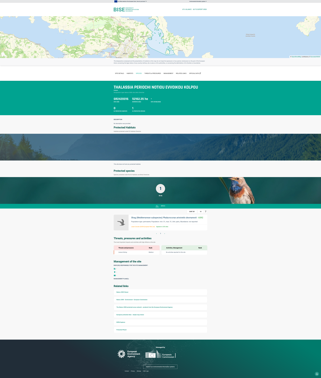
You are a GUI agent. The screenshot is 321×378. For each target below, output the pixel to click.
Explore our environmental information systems (160, 367)
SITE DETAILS (119, 73)
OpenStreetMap (296, 57)
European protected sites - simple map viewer (130, 315)
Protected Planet (121, 330)
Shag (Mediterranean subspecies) (167, 217)
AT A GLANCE (187, 9)
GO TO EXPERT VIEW (200, 9)
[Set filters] (205, 211)
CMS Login (146, 371)
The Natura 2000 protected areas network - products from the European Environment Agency (144, 307)
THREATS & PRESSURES (152, 73)
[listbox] (130, 1)
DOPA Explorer (120, 322)
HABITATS (130, 73)
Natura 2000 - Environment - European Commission (131, 299)
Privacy (133, 371)
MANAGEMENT (168, 73)
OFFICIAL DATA (194, 73)
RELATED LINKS (181, 73)
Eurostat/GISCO (315, 57)
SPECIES (139, 73)
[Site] (147, 9)
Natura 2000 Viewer (122, 292)
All (157, 206)
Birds (163, 206)
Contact (127, 371)
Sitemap (139, 371)
